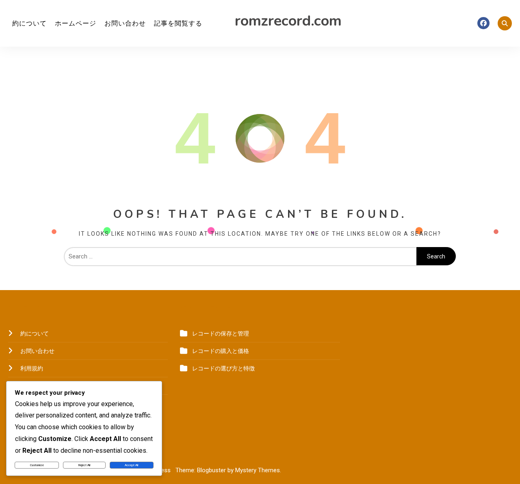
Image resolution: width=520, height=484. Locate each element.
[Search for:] (240, 256)
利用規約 (31, 368)
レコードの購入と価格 (220, 351)
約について (29, 23)
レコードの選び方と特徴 (223, 368)
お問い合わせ (125, 23)
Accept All (131, 465)
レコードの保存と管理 (220, 333)
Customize (37, 465)
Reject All (84, 465)
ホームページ (75, 23)
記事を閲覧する (178, 23)
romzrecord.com (288, 21)
